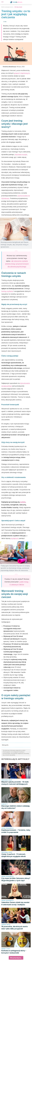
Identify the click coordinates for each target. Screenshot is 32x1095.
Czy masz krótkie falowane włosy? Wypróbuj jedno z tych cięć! (15, 879)
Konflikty (4, 804)
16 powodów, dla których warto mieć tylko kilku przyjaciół (14, 927)
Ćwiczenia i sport (6, 780)
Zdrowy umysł (18, 7)
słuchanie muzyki (21, 154)
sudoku (23, 502)
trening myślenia (7, 291)
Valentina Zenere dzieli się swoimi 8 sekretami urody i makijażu (15, 903)
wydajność (15, 538)
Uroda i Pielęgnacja (7, 828)
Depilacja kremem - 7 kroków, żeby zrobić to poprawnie (15, 831)
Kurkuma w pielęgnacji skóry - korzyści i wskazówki (13, 952)
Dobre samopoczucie (7, 7)
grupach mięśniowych (22, 73)
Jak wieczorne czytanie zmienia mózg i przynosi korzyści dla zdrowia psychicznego (17, 263)
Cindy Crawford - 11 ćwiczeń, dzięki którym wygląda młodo (13, 855)
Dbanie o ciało (5, 948)
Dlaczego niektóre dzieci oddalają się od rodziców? (15, 807)
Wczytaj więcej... (16, 958)
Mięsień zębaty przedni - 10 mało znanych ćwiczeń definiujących (15, 783)
